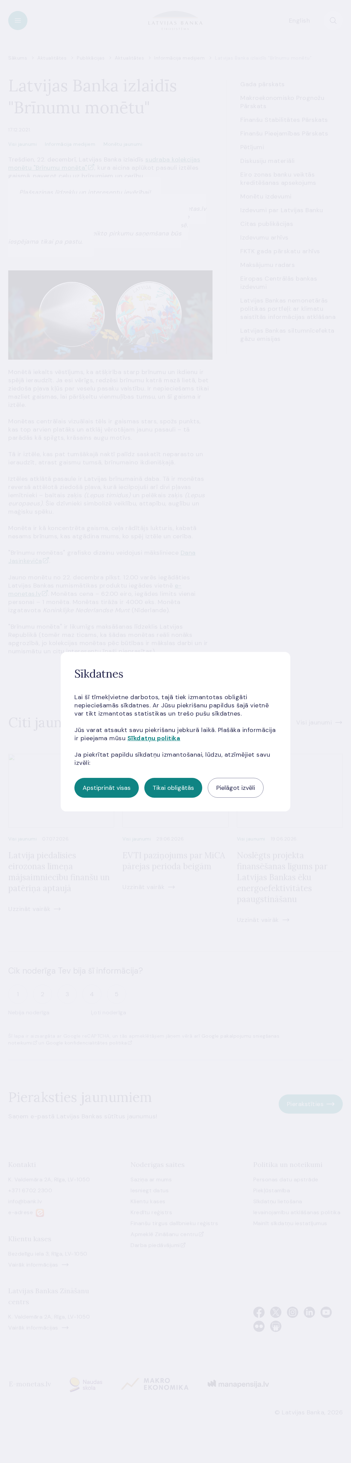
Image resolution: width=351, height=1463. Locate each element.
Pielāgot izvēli (235, 788)
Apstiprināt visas (107, 788)
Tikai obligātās (173, 788)
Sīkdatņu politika (154, 738)
